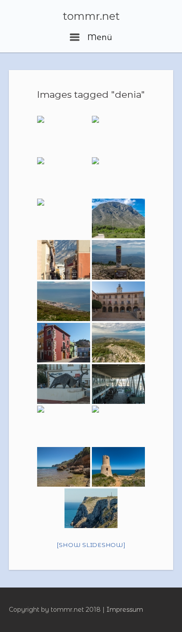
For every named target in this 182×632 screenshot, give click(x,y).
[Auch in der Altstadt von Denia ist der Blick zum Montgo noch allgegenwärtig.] (63, 260)
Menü (98, 37)
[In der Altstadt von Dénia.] (63, 342)
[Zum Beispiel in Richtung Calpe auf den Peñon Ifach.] (118, 260)
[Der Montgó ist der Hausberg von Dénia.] (118, 135)
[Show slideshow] (91, 544)
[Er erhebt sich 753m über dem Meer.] (63, 177)
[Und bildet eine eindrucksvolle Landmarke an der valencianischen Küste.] (63, 218)
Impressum (124, 610)
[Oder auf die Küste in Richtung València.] (118, 342)
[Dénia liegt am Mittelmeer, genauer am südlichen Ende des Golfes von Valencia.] (63, 135)
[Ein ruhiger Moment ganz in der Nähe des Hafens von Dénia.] (118, 425)
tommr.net (91, 16)
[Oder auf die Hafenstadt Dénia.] (63, 301)
